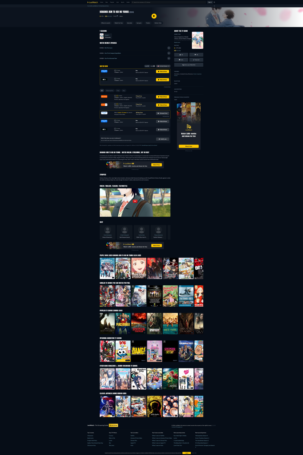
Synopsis (139, 23)
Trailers (148, 23)
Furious (111, 435)
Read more (177, 42)
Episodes (129, 23)
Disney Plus (134, 440)
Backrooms (90, 438)
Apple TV (133, 443)
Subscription (109, 90)
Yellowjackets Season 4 (201, 435)
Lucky (110, 440)
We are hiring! (113, 425)
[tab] (135, 48)
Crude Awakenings (179, 440)
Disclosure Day (91, 445)
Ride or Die (112, 438)
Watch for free (119, 23)
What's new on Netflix (158, 435)
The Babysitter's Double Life (181, 443)
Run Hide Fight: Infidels (180, 435)
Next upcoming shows (200, 432)
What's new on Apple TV (159, 443)
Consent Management (177, 427)
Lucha (175, 438)
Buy (124, 90)
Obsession (90, 435)
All (102, 90)
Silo (110, 443)
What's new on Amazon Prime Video (162, 438)
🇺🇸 (162, 66)
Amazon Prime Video (136, 438)
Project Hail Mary (92, 440)
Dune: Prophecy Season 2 (202, 438)
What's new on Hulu (157, 445)
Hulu (132, 445)
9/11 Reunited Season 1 (201, 443)
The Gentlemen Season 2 (202, 440)
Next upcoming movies (179, 432)
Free (118, 90)
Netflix (132, 435)
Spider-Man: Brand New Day (95, 443)
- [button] (106, 48)
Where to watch (105, 23)
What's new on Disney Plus (159, 440)
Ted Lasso (111, 445)
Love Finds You (178, 445)
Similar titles (158, 23)
